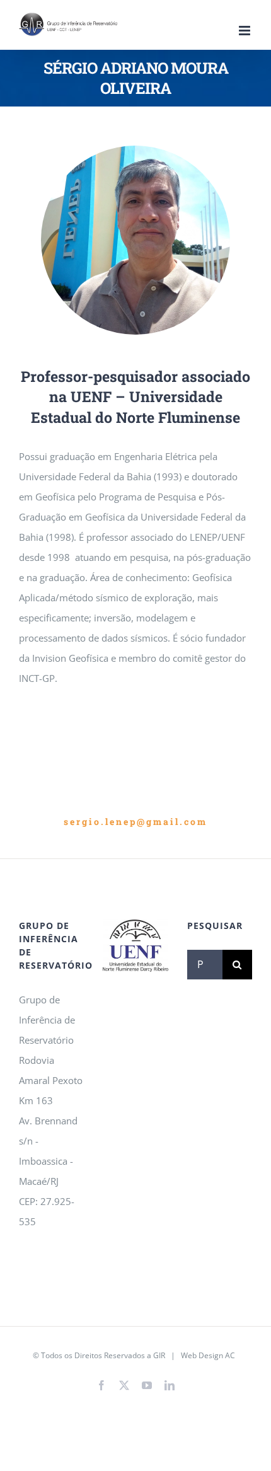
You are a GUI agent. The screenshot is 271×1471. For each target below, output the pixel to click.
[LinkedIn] (169, 1385)
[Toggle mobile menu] (245, 30)
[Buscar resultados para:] (204, 963)
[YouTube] (147, 1385)
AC (230, 1355)
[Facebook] (101, 1385)
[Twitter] (124, 1385)
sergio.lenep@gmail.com (135, 822)
